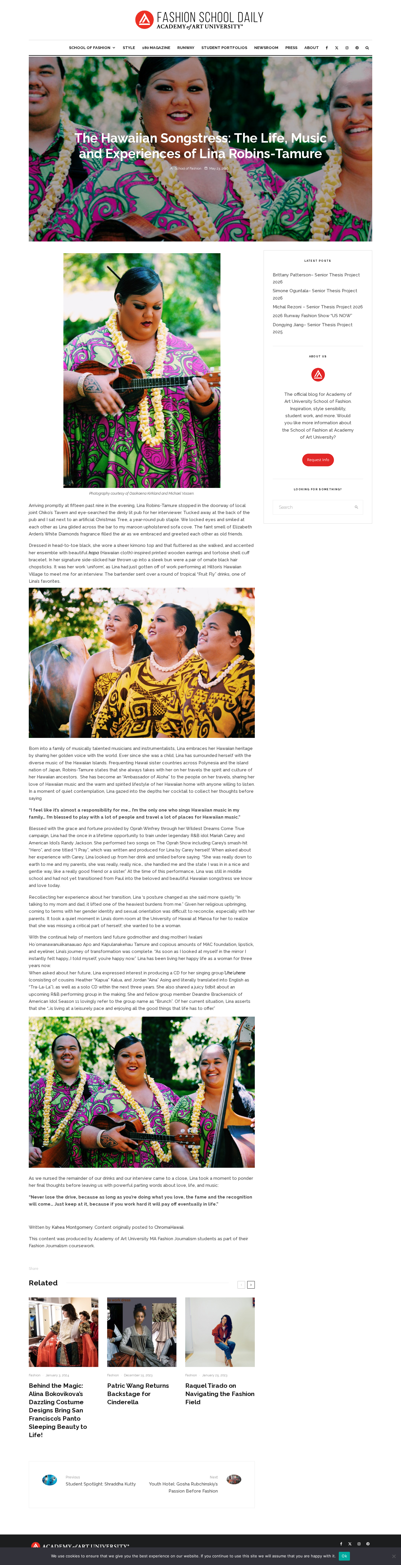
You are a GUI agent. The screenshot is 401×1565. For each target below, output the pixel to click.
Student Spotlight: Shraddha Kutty (101, 1480)
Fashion (35, 1375)
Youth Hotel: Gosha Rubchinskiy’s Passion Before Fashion (183, 1484)
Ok (344, 1556)
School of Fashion (89, 47)
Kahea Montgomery (72, 1227)
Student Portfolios (224, 47)
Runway (185, 47)
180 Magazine (156, 47)
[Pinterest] (357, 47)
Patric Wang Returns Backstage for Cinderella (138, 1394)
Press (291, 47)
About (311, 47)
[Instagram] (347, 47)
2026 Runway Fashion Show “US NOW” (312, 315)
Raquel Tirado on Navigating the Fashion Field (220, 1394)
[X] (336, 47)
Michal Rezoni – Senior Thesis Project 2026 (318, 307)
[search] (357, 507)
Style (129, 47)
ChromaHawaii (168, 1227)
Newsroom (266, 47)
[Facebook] (326, 47)
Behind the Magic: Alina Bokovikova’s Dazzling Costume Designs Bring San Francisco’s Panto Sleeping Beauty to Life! (58, 1410)
